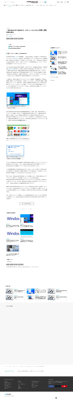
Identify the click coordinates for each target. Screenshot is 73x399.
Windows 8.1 (16, 58)
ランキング (37, 5)
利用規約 (19, 381)
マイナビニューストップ (8, 366)
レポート (47, 5)
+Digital (14, 366)
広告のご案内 (7, 385)
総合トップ (5, 5)
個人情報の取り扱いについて (36, 381)
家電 (16, 5)
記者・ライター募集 (35, 385)
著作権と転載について (8, 382)
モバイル (13, 5)
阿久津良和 (10, 36)
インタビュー (51, 5)
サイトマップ (20, 382)
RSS (19, 385)
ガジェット (23, 5)
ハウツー (55, 5)
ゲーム (19, 5)
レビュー (44, 5)
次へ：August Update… (26, 203)
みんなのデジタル (28, 5)
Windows (21, 366)
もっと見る (52, 80)
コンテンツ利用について (22, 384)
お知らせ (6, 381)
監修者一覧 (20, 388)
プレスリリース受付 (35, 382)
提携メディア (34, 384)
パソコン (9, 5)
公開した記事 (12, 68)
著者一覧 (6, 388)
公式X (41, 5)
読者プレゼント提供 (8, 384)
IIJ (32, 5)
